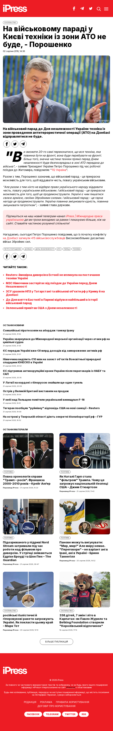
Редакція (30, 702)
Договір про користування (56, 706)
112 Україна (59, 170)
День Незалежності (44, 249)
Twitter (70, 714)
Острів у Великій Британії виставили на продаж (36, 391)
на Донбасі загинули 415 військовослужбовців (34, 238)
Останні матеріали (15, 429)
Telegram (52, 714)
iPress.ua (70, 687)
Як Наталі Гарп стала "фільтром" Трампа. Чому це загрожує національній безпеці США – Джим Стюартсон (83, 482)
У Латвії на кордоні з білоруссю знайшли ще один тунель (43, 382)
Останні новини (13, 325)
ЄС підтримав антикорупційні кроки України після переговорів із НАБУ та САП (54, 372)
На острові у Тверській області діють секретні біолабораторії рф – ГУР (52, 416)
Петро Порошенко (12, 249)
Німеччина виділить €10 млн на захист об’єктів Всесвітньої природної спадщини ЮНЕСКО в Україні (52, 361)
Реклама (46, 702)
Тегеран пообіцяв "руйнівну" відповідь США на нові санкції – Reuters (51, 408)
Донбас (28, 249)
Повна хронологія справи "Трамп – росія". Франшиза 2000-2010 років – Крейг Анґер (26, 480)
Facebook (33, 714)
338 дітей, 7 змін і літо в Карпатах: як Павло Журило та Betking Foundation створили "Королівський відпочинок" (83, 620)
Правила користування (72, 702)
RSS (84, 714)
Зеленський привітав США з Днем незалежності (41, 308)
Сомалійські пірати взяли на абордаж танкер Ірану (38, 330)
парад (67, 249)
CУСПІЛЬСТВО (10, 23)
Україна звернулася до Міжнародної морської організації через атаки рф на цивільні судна (56, 340)
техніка (76, 249)
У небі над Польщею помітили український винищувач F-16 (44, 399)
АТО (59, 249)
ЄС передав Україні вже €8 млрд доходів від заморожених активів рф (52, 350)
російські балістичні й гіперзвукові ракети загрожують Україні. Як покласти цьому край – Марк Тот (28, 620)
